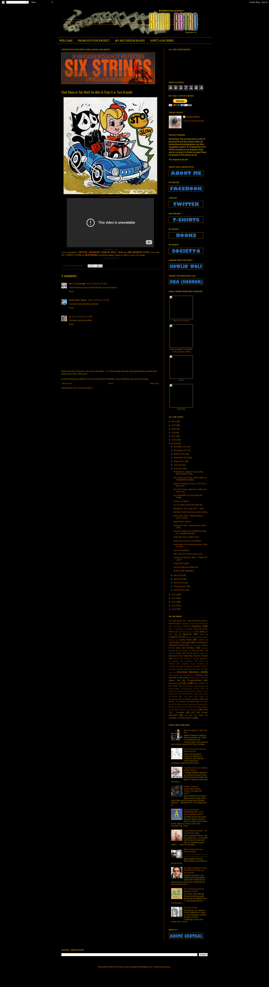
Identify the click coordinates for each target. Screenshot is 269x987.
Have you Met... (198, 651)
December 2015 (181, 447)
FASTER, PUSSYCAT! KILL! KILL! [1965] (190, 512)
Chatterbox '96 (175, 637)
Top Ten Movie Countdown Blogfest (195, 707)
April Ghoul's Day (185, 632)
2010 (174, 609)
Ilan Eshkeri (200, 653)
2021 (174, 422)
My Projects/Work (191, 680)
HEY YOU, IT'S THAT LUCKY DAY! (188, 554)
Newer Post (67, 383)
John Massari (174, 675)
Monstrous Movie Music (196, 678)
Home (110, 383)
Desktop (190, 648)
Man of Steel (178, 678)
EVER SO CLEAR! (181, 563)
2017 (174, 436)
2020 (174, 425)
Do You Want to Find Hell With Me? (188, 505)
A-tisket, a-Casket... (181, 501)
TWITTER (82, 252)
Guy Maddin (183, 651)
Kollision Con (202, 675)
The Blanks (178, 704)
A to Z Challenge (192, 626)
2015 (174, 443)
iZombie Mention (188, 672)
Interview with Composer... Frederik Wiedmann (190, 658)
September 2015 (181, 458)
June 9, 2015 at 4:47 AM (96, 284)
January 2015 (180, 590)
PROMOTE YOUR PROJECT (94, 40)
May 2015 (178, 575)
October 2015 (180, 454)
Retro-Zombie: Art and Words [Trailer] (193, 850)
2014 (174, 594)
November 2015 (181, 450)
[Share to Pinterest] (101, 265)
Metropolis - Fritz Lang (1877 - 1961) (188, 509)
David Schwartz (194, 645)
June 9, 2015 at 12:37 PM (98, 300)
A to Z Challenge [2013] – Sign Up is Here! (194, 890)
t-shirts (192, 701)
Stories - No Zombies (177, 702)
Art (196, 631)
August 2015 (179, 461)
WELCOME (66, 40)
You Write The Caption (194, 715)
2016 (174, 440)
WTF (193, 712)
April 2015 (178, 579)
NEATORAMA (91, 255)
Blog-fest (187, 634)
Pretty (184, 683)
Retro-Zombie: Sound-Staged (194, 686)
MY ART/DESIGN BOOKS (130, 40)
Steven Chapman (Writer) (195, 699)
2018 (174, 433)
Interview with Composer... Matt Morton (188, 661)
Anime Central (193, 629)
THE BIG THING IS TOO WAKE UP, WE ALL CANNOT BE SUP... (189, 532)
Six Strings (198, 691)
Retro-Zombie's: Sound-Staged (180, 689)
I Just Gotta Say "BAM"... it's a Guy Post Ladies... (195, 832)
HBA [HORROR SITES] (139, 252)
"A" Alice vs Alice (191, 908)
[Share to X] (95, 265)
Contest (201, 640)
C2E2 (202, 634)
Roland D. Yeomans (176, 691)
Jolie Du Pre (187, 675)
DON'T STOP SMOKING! (183, 571)
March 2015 (179, 583)
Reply (71, 291)
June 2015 (178, 469)
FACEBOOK (94, 252)
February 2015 (180, 586)
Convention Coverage (179, 642)
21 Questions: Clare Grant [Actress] (192, 623)
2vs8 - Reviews (174, 626)
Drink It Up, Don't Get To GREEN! (187, 541)
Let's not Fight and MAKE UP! (185, 567)
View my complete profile (193, 121)
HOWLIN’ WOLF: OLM (112, 252)
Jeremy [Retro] (193, 117)
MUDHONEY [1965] (181, 522)
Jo (70, 317)
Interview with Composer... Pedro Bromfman (186, 664)
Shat (189, 691)
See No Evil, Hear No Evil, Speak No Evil (195, 750)
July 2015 (178, 465)
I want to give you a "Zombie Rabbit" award (196, 769)
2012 (174, 602)
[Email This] (89, 265)
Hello (170, 653)
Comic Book (185, 639)
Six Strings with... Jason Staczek (193, 694)
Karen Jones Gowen (78, 300)
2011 (174, 606)
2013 (174, 598)
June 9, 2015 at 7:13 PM (82, 317)
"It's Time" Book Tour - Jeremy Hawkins (185, 621)
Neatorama (173, 683)
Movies (172, 680)
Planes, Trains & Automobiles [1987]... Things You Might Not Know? (193, 789)
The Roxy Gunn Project (193, 704)
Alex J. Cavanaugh (77, 284)
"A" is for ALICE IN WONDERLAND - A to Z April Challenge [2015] (194, 812)
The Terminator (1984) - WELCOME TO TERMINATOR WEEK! (189, 479)
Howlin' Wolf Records (184, 653)
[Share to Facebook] (98, 265)
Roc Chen (200, 689)
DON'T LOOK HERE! (162, 40)
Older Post (154, 383)
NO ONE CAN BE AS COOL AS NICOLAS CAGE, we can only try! (195, 870)
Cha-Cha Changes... (182, 550)
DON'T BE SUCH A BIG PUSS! (186, 537)
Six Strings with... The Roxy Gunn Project (186, 696)
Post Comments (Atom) (82, 388)
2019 (174, 429)
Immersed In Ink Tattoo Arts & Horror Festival (188, 656)
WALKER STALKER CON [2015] (183, 710)
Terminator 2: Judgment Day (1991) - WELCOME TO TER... (188, 473)
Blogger (167, 967)
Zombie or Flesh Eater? (180, 718)
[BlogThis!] (92, 265)
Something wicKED (176, 699)
